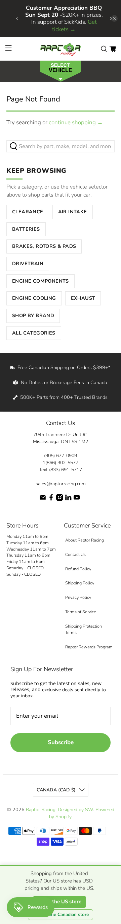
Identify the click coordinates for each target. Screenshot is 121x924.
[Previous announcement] (16, 18)
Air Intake (72, 211)
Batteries (26, 229)
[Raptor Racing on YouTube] (76, 499)
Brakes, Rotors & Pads (44, 246)
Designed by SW (75, 809)
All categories (33, 333)
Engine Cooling (34, 298)
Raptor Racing (40, 809)
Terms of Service (80, 612)
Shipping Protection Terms (83, 629)
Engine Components (40, 281)
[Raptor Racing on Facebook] (51, 499)
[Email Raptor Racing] (42, 499)
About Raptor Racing (84, 540)
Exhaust (83, 298)
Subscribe (61, 742)
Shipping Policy (79, 583)
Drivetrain (27, 263)
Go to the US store (59, 901)
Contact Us (75, 554)
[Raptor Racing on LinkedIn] (68, 499)
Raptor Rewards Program (89, 647)
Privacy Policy (78, 597)
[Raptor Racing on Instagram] (59, 499)
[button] (60, 70)
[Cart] (112, 48)
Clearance (27, 211)
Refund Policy (78, 569)
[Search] (103, 48)
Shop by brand (33, 315)
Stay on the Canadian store (60, 915)
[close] (114, 18)
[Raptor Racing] (60, 49)
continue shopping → (76, 122)
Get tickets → (74, 25)
